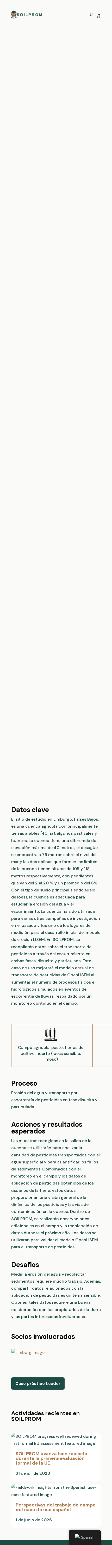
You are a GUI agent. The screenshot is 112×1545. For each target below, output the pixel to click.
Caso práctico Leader (37, 1383)
